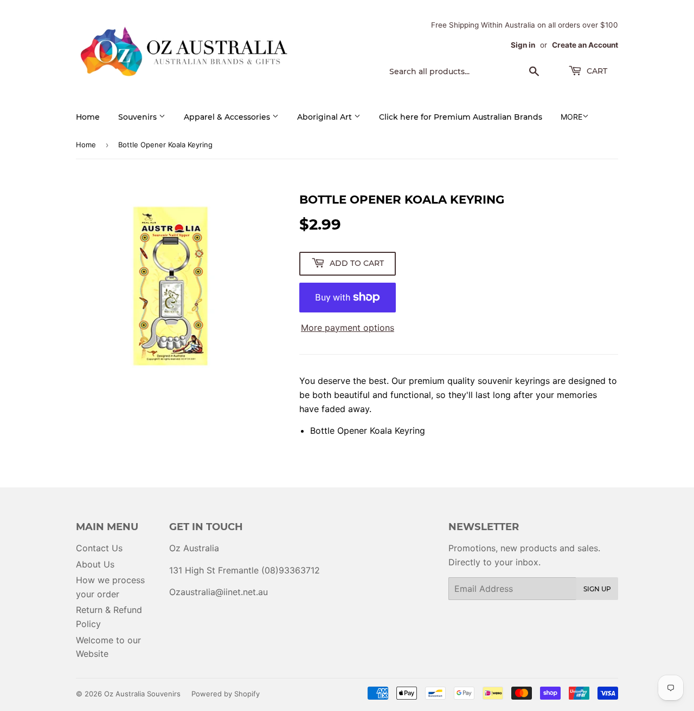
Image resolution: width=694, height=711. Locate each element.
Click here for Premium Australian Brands (460, 117)
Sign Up (597, 589)
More (571, 116)
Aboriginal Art (325, 117)
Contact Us (99, 548)
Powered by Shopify (225, 693)
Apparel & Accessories (228, 117)
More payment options (347, 327)
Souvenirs (138, 117)
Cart (595, 71)
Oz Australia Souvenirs (142, 693)
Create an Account (585, 45)
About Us (95, 564)
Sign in (523, 45)
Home (88, 117)
